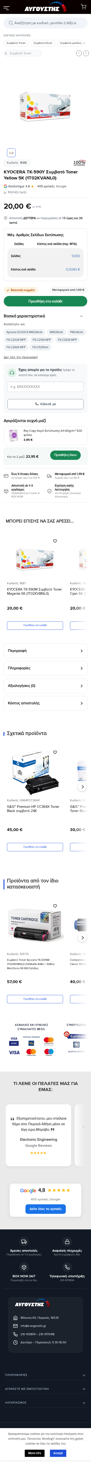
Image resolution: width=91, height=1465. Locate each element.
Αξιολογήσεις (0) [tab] (21, 685)
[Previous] (11, 106)
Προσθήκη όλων (65, 455)
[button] (6, 8)
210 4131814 (28, 1334)
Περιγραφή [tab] (17, 650)
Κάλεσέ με (48, 404)
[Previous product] (86, 53)
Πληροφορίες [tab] (19, 668)
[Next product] (79, 53)
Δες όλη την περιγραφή (21, 357)
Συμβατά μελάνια (71, 43)
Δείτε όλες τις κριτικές (46, 1209)
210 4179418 (47, 1334)
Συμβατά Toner (16, 43)
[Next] (80, 106)
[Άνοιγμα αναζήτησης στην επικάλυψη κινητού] (46, 23)
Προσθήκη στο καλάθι (45, 301)
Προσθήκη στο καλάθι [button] (34, 625)
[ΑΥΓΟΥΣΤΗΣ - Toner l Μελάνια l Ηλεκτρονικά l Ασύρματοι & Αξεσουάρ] (45, 7)
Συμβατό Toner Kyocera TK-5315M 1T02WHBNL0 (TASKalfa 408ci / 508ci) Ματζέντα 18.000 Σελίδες (30, 964)
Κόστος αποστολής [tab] (24, 703)
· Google (37, 186)
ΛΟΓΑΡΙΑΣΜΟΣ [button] (16, 1402)
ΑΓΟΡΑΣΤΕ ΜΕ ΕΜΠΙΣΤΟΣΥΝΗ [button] (27, 1389)
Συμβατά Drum (43, 43)
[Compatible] (79, 163)
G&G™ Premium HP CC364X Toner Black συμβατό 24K (33, 809)
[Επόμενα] (84, 43)
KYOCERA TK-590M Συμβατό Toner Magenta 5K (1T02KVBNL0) (34, 591)
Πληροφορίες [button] (16, 1375)
